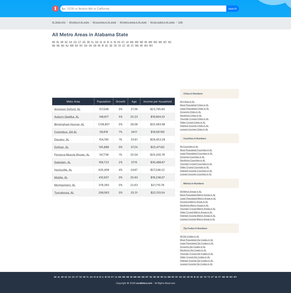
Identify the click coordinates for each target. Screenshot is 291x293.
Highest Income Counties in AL (196, 170)
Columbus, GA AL (65, 132)
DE (88, 41)
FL (92, 41)
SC (106, 45)
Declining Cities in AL (191, 115)
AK (53, 41)
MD (136, 41)
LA (127, 41)
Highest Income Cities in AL (194, 125)
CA (70, 41)
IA (104, 41)
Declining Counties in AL (192, 160)
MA (132, 41)
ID (108, 41)
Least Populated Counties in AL (196, 153)
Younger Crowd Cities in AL (194, 119)
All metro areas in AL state (133, 22)
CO (75, 41)
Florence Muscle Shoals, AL (72, 154)
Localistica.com (144, 283)
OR (94, 45)
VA (128, 45)
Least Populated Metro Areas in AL (198, 198)
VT (132, 45)
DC (84, 41)
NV (76, 45)
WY (151, 45)
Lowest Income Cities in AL (194, 129)
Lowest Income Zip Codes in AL (196, 264)
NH (62, 45)
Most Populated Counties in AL (196, 150)
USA (180, 22)
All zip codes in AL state (162, 22)
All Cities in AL (187, 101)
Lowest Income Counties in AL (196, 174)
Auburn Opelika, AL (66, 116)
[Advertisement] (113, 74)
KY (123, 41)
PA (99, 45)
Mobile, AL (61, 177)
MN (150, 41)
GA (96, 41)
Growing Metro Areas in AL (194, 201)
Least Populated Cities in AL (194, 108)
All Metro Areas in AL (191, 191)
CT (79, 41)
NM (72, 45)
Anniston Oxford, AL (67, 109)
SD (110, 45)
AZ (66, 41)
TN (115, 45)
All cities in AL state (79, 22)
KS (118, 41)
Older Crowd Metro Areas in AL (196, 212)
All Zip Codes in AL (189, 236)
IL (111, 41)
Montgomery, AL (64, 185)
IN (115, 41)
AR (61, 41)
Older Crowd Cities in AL (192, 122)
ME (141, 41)
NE (58, 45)
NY (81, 45)
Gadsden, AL (62, 162)
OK (90, 45)
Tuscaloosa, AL (64, 192)
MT (165, 41)
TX (119, 45)
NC (169, 41)
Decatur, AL (61, 139)
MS (160, 41)
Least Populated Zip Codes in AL (197, 243)
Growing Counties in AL (192, 157)
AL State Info (59, 22)
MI (145, 41)
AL (57, 41)
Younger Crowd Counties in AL (196, 164)
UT (123, 45)
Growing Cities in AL (190, 112)
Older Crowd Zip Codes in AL (195, 257)
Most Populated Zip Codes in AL (196, 240)
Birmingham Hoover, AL (69, 124)
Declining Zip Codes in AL (193, 250)
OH (85, 45)
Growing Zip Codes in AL (193, 246)
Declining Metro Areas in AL (194, 205)
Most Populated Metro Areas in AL (198, 195)
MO (155, 41)
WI (141, 45)
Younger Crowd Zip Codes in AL (196, 253)
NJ (67, 45)
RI (103, 45)
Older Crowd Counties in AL (194, 167)
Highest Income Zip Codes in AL (196, 260)
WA (137, 45)
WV (146, 45)
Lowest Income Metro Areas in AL (197, 219)
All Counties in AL (189, 146)
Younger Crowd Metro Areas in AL (198, 208)
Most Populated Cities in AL (194, 105)
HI (101, 41)
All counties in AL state (104, 22)
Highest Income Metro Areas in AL (198, 215)
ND (53, 45)
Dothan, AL (61, 147)
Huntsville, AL (63, 169)
